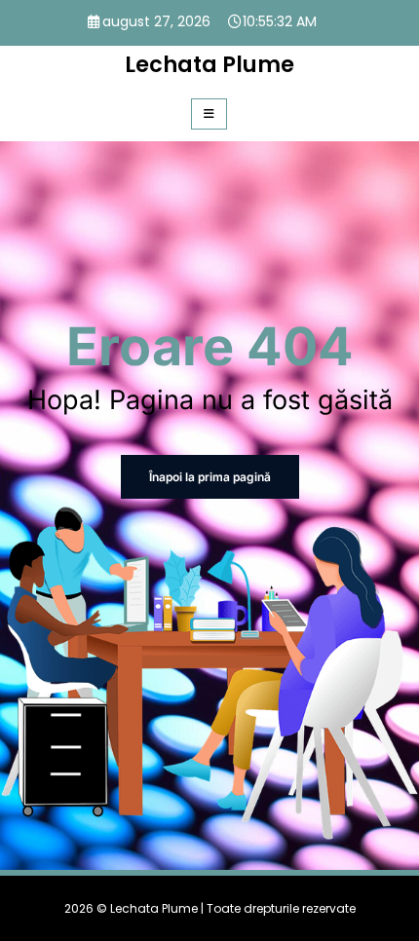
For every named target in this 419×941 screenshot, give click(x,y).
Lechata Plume (209, 64)
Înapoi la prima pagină (210, 477)
